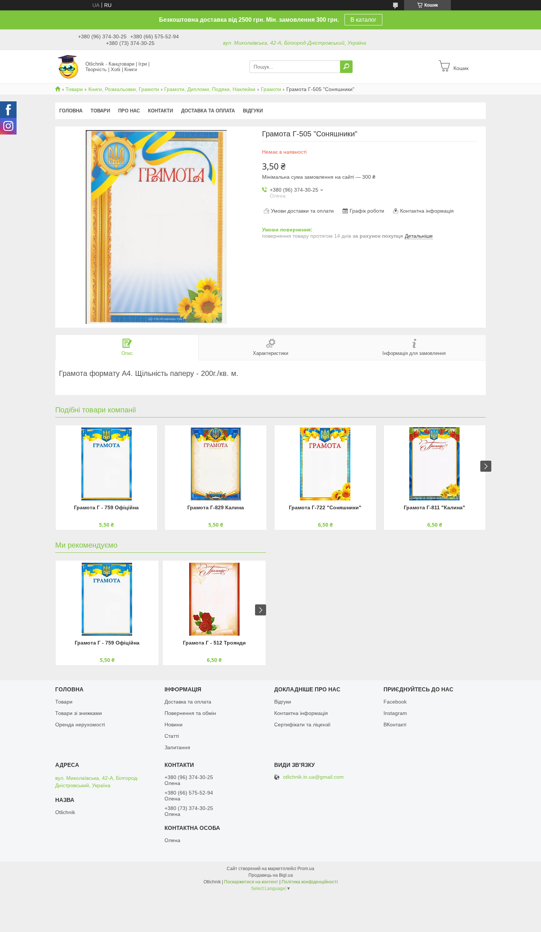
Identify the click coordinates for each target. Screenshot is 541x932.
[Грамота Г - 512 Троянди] (214, 599)
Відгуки (253, 111)
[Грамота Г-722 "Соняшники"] (325, 464)
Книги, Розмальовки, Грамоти (123, 89)
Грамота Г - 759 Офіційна (106, 507)
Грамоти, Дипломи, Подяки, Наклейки (209, 89)
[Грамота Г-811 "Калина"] (435, 464)
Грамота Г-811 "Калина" (434, 507)
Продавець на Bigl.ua (270, 875)
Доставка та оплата (208, 111)
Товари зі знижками (78, 713)
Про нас (129, 111)
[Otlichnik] (68, 66)
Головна (70, 111)
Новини (174, 724)
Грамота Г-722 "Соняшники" (325, 507)
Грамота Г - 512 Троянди (214, 643)
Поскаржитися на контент (251, 881)
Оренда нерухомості (80, 724)
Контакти (160, 111)
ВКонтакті (394, 724)
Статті (172, 736)
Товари (74, 89)
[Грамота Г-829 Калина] (216, 464)
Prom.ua (305, 868)
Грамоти (271, 89)
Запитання (177, 747)
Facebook (395, 702)
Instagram (395, 713)
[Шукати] (346, 66)
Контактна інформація (301, 713)
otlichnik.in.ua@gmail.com (313, 777)
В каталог (363, 20)
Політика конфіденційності (310, 881)
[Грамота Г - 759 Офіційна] (106, 464)
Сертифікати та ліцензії (302, 724)
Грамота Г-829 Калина (215, 507)
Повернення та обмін (190, 713)
